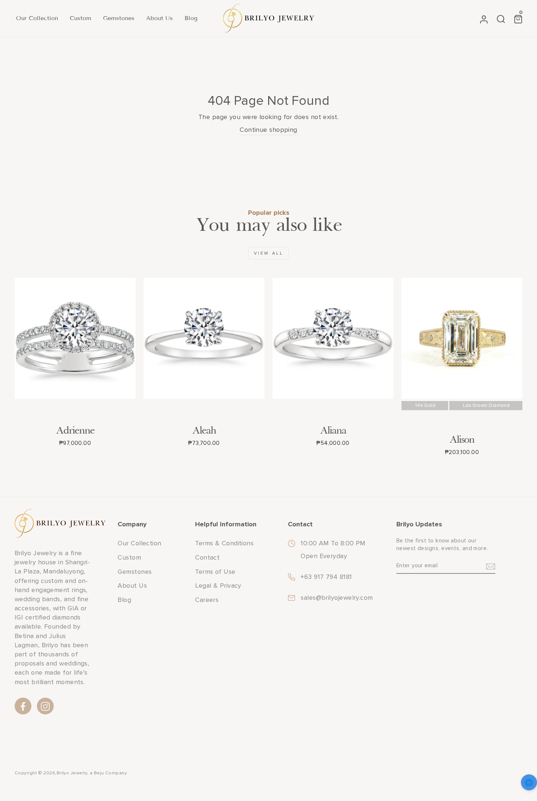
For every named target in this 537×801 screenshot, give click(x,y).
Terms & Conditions (224, 543)
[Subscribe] (490, 566)
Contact (207, 557)
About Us (159, 18)
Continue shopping (268, 130)
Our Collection (37, 18)
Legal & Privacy (218, 585)
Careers (206, 600)
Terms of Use (215, 572)
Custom (80, 18)
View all (268, 253)
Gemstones (118, 18)
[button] (529, 783)
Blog (191, 18)
